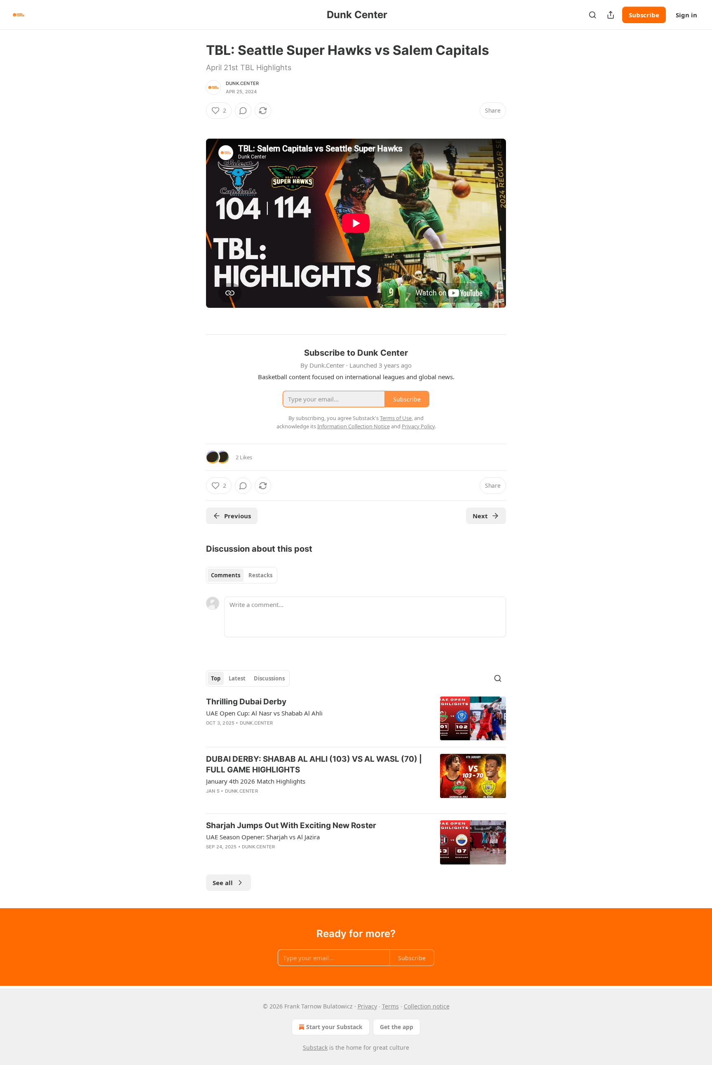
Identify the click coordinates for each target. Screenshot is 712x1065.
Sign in (686, 15)
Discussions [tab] (269, 678)
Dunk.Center (242, 83)
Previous (237, 516)
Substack (315, 1047)
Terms (390, 1006)
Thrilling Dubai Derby (246, 701)
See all (223, 882)
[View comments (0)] (243, 110)
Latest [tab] (237, 678)
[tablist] (241, 575)
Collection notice (427, 1006)
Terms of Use (396, 418)
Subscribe (644, 15)
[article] (356, 718)
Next (480, 516)
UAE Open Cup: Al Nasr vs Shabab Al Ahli (264, 713)
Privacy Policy (418, 426)
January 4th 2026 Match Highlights (255, 781)
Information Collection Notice (353, 426)
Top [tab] (215, 678)
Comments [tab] (225, 575)
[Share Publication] (610, 15)
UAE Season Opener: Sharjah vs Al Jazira (263, 837)
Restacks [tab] (260, 575)
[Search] (592, 15)
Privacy (367, 1006)
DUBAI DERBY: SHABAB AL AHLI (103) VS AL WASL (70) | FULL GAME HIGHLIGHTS (314, 764)
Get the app (396, 1027)
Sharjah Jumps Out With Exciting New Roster (291, 825)
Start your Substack (334, 1027)
